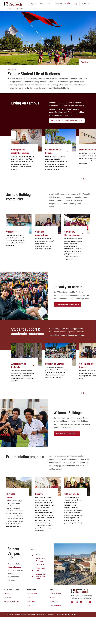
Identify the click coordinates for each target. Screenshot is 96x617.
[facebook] (72, 602)
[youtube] (90, 602)
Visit (41, 4)
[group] (26, 151)
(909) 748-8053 (40, 569)
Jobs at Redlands (55, 605)
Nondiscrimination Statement (63, 614)
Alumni (52, 597)
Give (48, 4)
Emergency (73, 614)
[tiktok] (86, 602)
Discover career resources (66, 304)
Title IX (29, 597)
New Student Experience (65, 433)
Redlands (10, 9)
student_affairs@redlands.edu (41, 576)
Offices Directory (55, 593)
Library (29, 605)
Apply (33, 4)
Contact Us (53, 601)
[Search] (76, 4)
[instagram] (77, 602)
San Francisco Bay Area (11, 601)
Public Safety (31, 601)
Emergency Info (32, 593)
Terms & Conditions (49, 614)
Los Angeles (8, 597)
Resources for (60, 4)
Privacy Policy (40, 614)
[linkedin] (81, 602)
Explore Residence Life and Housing (65, 120)
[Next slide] (83, 179)
